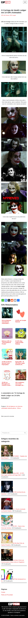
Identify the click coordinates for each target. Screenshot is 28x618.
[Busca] (25, 432)
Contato (3, 592)
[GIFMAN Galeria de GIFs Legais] (5, 2)
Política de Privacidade (7, 594)
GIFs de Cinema (5, 15)
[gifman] (14, 605)
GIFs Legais (13, 15)
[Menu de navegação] (25, 2)
